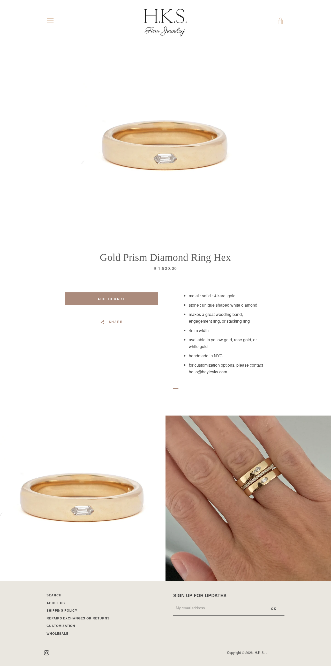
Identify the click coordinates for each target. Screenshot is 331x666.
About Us (56, 603)
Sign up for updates (200, 595)
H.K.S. (260, 652)
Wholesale (58, 633)
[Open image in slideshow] (165, 146)
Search (54, 595)
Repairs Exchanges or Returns (78, 618)
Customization (61, 625)
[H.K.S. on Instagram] (46, 652)
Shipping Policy (62, 610)
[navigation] (50, 20)
